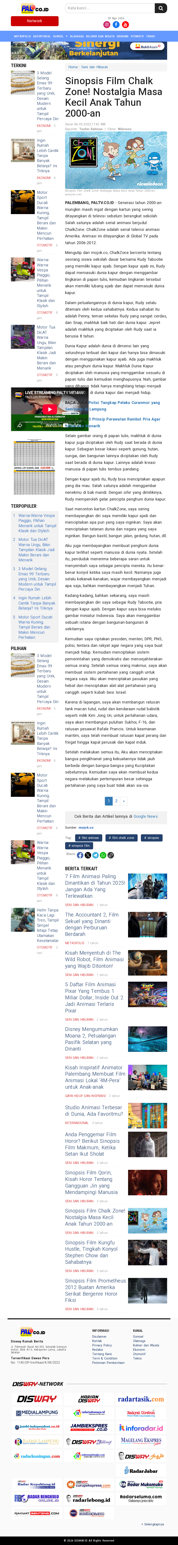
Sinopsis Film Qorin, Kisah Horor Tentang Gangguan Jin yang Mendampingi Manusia (91, 1182)
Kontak (97, 1341)
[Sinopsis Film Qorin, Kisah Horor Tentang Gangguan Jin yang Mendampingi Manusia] (147, 1182)
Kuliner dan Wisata (100, 36)
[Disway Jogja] (141, 1456)
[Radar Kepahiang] (37, 1484)
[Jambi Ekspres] (89, 1427)
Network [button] (34, 21)
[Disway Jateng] (89, 1441)
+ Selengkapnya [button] (153, 1524)
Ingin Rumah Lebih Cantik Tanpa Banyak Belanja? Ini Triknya (48, 156)
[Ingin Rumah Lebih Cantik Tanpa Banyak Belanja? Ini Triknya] (23, 150)
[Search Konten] (160, 8)
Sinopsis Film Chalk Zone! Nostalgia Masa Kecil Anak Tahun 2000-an (95, 1217)
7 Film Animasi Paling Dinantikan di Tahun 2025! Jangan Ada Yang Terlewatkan (95, 886)
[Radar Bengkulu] (37, 1498)
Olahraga (77, 36)
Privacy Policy (102, 1345)
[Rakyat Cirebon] (141, 1413)
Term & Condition (104, 1358)
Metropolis (22, 36)
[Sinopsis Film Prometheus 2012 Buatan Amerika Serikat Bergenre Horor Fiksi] (147, 1290)
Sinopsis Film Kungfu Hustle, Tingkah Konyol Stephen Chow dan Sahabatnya (91, 1252)
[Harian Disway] (89, 1398)
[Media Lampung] (37, 1413)
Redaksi (97, 1349)
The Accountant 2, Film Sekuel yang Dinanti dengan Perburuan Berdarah (92, 924)
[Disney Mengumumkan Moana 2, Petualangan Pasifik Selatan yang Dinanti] (147, 1039)
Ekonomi (123, 36)
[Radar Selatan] (89, 1513)
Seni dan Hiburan (94, 67)
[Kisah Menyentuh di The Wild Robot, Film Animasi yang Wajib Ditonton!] (147, 963)
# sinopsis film (79, 845)
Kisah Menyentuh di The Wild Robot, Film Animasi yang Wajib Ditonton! (94, 959)
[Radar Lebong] (89, 1498)
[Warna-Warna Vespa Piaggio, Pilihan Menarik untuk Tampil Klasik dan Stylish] (23, 269)
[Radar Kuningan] (37, 1456)
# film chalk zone (121, 838)
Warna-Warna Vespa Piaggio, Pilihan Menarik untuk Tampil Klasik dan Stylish (46, 283)
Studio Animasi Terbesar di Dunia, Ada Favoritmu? (94, 1111)
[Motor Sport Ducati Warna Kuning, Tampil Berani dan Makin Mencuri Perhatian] (23, 202)
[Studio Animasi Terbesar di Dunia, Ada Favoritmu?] (147, 1115)
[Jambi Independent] (37, 1427)
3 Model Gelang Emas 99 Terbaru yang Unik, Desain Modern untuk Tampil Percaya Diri (48, 96)
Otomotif (137, 36)
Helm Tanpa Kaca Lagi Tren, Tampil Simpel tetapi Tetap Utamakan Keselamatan (48, 925)
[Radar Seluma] (141, 1498)
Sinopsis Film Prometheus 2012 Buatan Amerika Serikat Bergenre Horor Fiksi (95, 1290)
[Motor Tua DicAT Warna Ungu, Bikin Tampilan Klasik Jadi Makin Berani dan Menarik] (23, 337)
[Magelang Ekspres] (141, 1441)
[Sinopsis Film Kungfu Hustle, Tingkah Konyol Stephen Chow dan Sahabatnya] (147, 1252)
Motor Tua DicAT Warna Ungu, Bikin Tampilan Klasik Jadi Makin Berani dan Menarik (46, 347)
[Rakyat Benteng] (37, 1513)
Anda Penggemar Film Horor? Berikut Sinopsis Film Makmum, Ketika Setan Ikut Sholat (92, 1144)
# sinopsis (151, 838)
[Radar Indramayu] (89, 1413)
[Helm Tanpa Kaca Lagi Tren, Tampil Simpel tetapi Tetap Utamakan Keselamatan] (23, 920)
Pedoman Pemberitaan (108, 1363)
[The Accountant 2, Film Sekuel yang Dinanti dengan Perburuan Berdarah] (147, 924)
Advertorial (42, 36)
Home (73, 67)
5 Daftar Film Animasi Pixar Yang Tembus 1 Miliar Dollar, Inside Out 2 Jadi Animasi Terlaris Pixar (94, 998)
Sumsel (58, 36)
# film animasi (89, 838)
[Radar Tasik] (141, 1398)
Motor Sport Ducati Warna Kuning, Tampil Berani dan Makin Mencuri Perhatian (46, 216)
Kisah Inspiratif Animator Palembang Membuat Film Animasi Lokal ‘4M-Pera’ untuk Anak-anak (95, 1077)
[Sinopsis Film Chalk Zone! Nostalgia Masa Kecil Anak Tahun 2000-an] (147, 1220)
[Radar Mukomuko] (141, 1484)
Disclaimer (99, 1336)
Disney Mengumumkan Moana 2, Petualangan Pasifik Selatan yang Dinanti (91, 1039)
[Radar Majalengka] (89, 1456)
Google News (146, 816)
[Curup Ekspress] (89, 1484)
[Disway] (37, 1398)
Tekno (150, 36)
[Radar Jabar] (141, 1470)
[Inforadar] (141, 1427)
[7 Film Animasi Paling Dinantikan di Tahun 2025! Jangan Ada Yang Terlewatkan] (147, 886)
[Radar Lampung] (37, 1441)
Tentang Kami (102, 1354)
